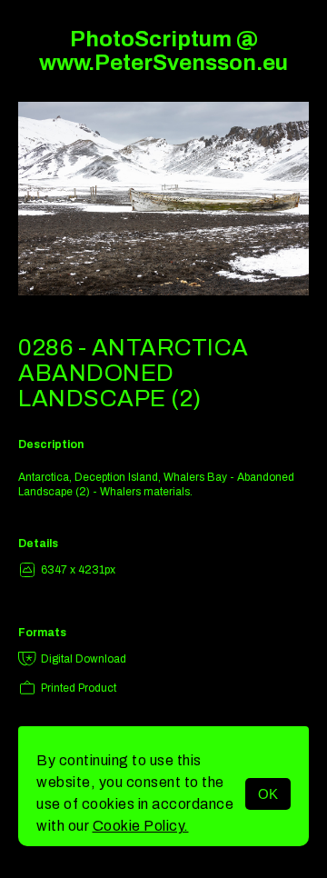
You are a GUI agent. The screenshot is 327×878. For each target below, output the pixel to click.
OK (268, 794)
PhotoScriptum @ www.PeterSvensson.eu (163, 51)
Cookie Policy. (141, 825)
